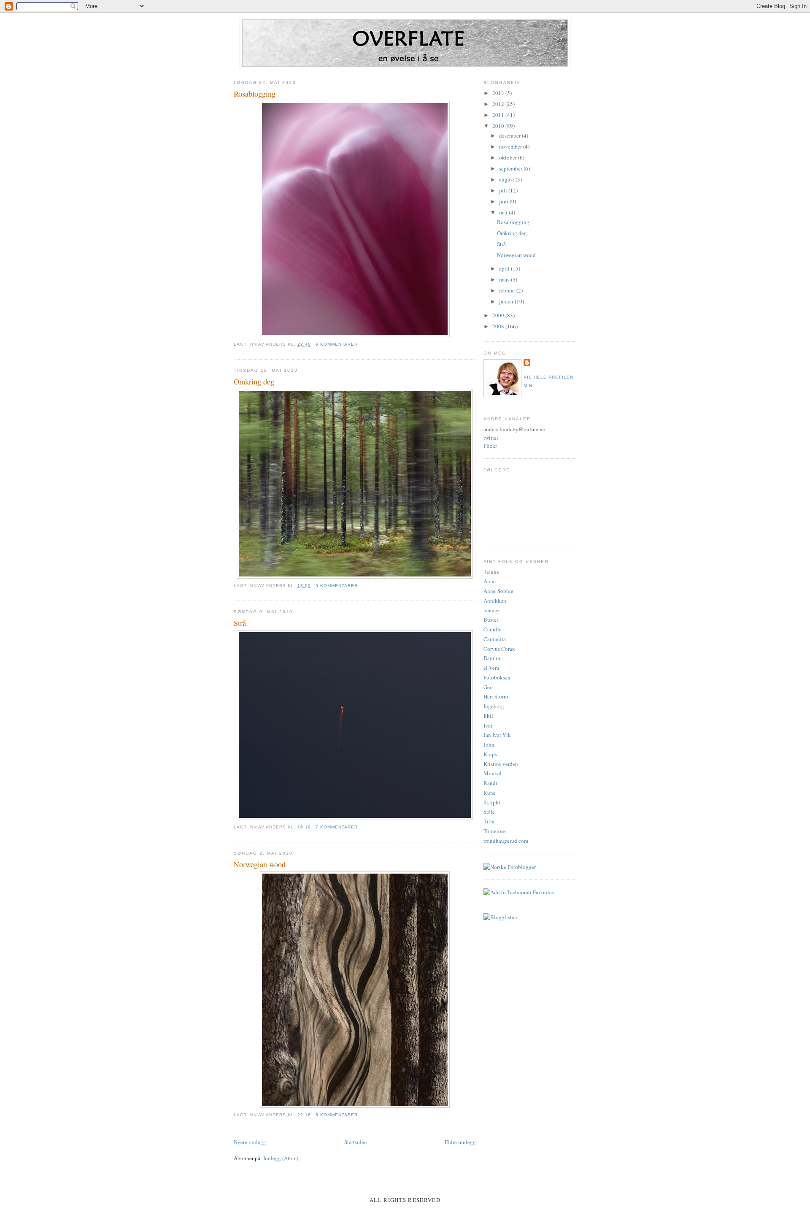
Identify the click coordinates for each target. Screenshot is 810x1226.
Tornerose (494, 831)
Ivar (487, 725)
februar (507, 290)
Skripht (491, 802)
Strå (240, 623)
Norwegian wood (260, 864)
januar (507, 301)
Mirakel (492, 773)
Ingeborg (493, 706)
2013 (498, 93)
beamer (491, 610)
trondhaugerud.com (505, 840)
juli (503, 190)
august (507, 179)
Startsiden (355, 1142)
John (488, 744)
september (511, 168)
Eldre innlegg (460, 1142)
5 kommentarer (337, 585)
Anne (489, 581)
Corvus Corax (499, 648)
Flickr (490, 445)
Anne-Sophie (498, 591)
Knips (490, 754)
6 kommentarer (337, 344)
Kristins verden (500, 764)
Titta (488, 821)
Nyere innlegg (250, 1142)
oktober (508, 157)
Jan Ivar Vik (497, 735)
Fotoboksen (496, 677)
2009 (498, 315)
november (511, 146)
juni (504, 201)
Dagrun (491, 658)
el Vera (491, 667)
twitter (490, 437)
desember (510, 135)
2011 (498, 115)
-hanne (491, 572)
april (505, 268)
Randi (490, 783)
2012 (498, 104)
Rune (489, 792)
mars (505, 279)
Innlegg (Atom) (280, 1158)
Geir (488, 687)
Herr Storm (495, 696)
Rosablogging (254, 94)
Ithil (488, 716)
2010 (498, 126)
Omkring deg (254, 381)
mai (504, 212)
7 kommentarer (337, 827)
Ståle (489, 811)
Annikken (494, 600)
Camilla (492, 629)
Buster (490, 619)
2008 (498, 326)
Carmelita (494, 639)
